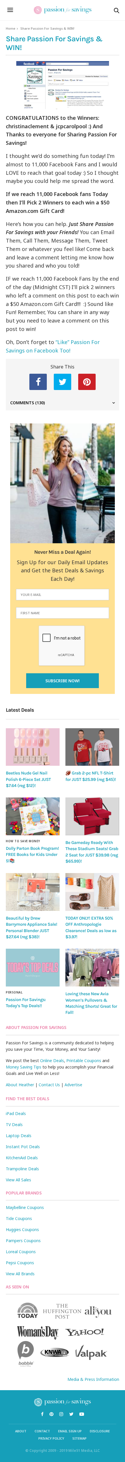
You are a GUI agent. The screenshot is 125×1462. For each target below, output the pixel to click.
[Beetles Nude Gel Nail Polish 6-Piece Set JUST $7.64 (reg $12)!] (33, 747)
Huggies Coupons (22, 1229)
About (20, 1431)
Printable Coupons (83, 1060)
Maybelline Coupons (25, 1207)
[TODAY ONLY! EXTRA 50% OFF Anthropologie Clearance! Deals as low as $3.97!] (92, 892)
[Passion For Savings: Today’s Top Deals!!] (33, 967)
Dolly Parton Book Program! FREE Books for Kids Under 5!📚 (32, 854)
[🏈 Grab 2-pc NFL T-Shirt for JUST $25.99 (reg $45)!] (92, 747)
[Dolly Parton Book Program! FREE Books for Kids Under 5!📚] (33, 816)
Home (10, 28)
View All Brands (20, 1273)
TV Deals (14, 1124)
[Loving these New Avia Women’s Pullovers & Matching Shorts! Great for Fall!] (92, 967)
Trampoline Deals (22, 1168)
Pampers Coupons (23, 1240)
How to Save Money (23, 841)
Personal (14, 992)
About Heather (20, 1084)
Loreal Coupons (21, 1251)
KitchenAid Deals (22, 1157)
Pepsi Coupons (20, 1262)
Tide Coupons (19, 1218)
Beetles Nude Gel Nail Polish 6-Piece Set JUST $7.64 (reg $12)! (28, 779)
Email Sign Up (70, 1431)
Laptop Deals (18, 1135)
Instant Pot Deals (23, 1146)
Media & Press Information (93, 1379)
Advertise (73, 1084)
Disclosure (100, 1431)
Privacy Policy (51, 1438)
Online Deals (52, 1060)
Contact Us (49, 1084)
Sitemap (79, 1438)
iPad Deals (16, 1113)
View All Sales (18, 1180)
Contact (42, 1431)
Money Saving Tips (23, 1067)
